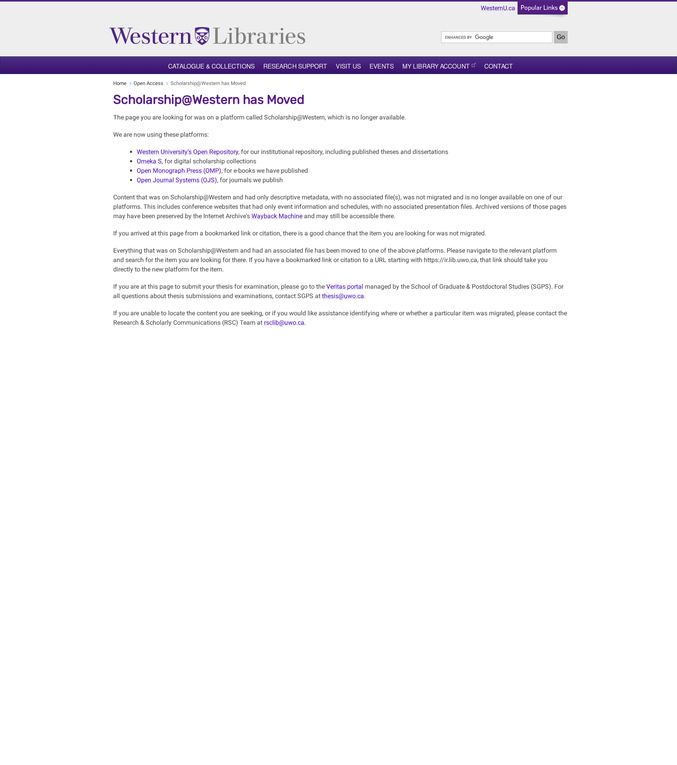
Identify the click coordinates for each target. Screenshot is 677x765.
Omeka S (149, 161)
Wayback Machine (277, 216)
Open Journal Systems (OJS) (177, 180)
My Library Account (436, 65)
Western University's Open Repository (187, 152)
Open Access (148, 83)
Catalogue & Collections (211, 65)
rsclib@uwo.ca (284, 322)
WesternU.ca (498, 8)
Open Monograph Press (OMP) (179, 170)
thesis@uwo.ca (343, 296)
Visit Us (348, 65)
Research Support (295, 65)
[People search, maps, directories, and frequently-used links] (543, 10)
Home (120, 83)
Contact (498, 65)
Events (381, 65)
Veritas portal (344, 286)
